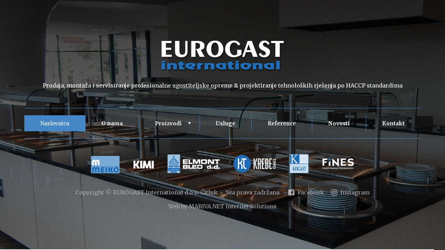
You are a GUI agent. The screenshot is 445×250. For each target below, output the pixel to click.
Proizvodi (173, 125)
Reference (282, 123)
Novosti (339, 123)
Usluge (225, 123)
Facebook (310, 192)
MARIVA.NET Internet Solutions (233, 206)
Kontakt (393, 123)
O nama (112, 123)
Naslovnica (54, 123)
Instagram (354, 192)
